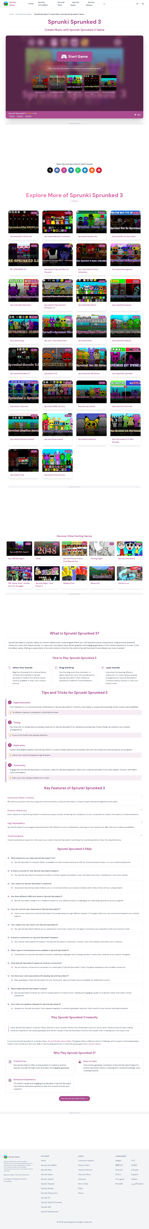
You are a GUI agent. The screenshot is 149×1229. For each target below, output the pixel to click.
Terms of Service (85, 1170)
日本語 (134, 1165)
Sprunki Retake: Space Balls (59, 1041)
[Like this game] (135, 115)
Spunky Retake (47, 1188)
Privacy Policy (84, 1165)
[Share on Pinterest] (99, 170)
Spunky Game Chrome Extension (16, 1175)
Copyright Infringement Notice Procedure (15, 1180)
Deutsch (119, 1170)
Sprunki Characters (49, 1193)
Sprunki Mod (61, 3)
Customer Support (86, 1160)
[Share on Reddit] (92, 170)
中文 (133, 1160)
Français (134, 1170)
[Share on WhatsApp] (78, 170)
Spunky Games (90, 3)
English (118, 1160)
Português (119, 1179)
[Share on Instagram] (64, 170)
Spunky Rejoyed (47, 1184)
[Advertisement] (74, 141)
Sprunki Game (74, 3)
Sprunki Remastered (49, 1211)
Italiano (134, 1179)
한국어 (118, 1174)
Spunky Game (94, 1044)
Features (82, 1179)
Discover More (84, 1174)
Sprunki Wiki (46, 1207)
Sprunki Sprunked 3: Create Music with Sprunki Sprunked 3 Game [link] (59, 14)
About (81, 1193)
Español (134, 1174)
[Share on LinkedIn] (71, 170)
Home (31, 3)
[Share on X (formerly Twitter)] (50, 170)
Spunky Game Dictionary (51, 1202)
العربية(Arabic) (137, 1184)
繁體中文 (119, 1165)
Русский (118, 1184)
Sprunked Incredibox (24, 14)
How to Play (83, 1184)
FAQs (80, 1188)
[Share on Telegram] (85, 170)
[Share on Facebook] (57, 170)
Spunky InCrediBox (43, 3)
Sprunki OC (45, 1197)
